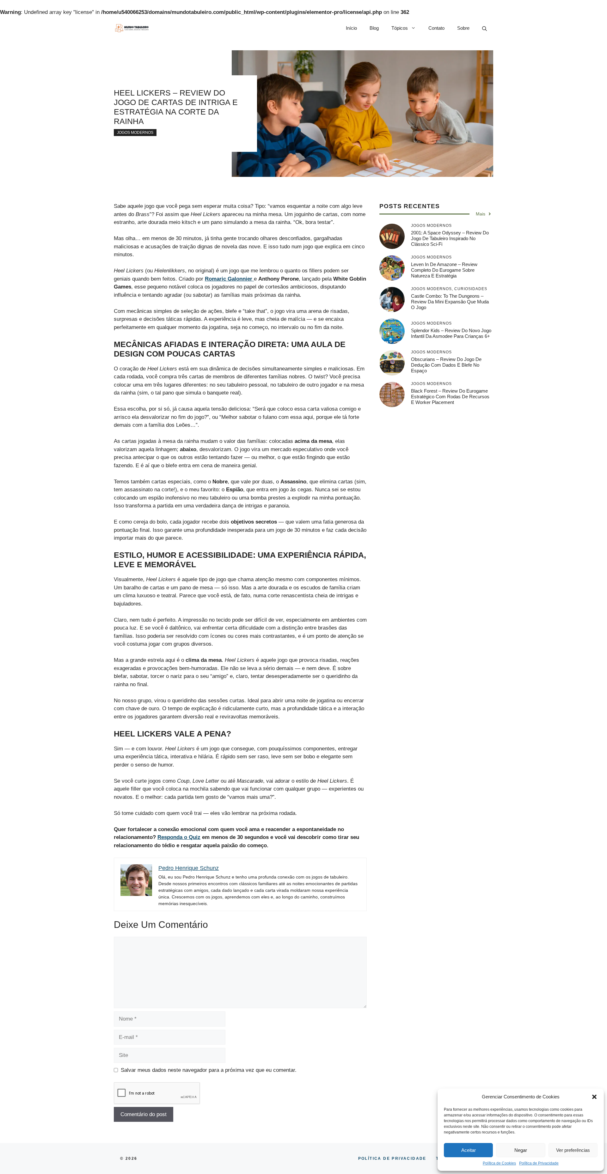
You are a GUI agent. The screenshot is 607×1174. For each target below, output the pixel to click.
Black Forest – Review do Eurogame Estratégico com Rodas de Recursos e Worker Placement (450, 396)
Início (351, 28)
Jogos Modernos (135, 132)
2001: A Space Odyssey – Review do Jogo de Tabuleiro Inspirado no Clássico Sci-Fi (450, 238)
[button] (594, 1097)
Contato (436, 28)
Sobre (463, 28)
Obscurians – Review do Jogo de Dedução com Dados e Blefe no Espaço (446, 365)
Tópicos (399, 28)
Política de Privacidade (539, 1163)
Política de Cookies (499, 1163)
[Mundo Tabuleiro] (132, 28)
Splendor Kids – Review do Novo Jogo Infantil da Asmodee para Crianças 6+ (451, 333)
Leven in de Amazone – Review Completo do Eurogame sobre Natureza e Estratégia (444, 270)
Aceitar (468, 1150)
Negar (520, 1150)
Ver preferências (573, 1150)
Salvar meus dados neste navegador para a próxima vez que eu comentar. (209, 1070)
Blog (374, 28)
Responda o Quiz (178, 837)
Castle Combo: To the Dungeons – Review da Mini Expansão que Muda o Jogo (450, 301)
